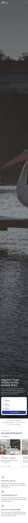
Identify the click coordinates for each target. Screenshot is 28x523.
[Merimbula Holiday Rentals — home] (5, 2)
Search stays (15, 412)
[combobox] (15, 400)
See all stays (5, 436)
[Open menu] (26, 2)
